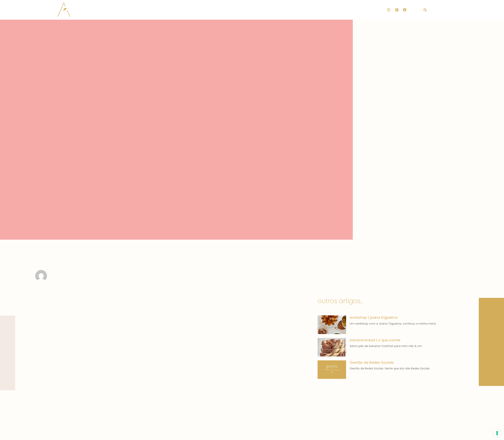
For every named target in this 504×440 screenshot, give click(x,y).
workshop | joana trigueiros (374, 317)
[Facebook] (404, 9)
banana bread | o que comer (375, 340)
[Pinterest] (396, 9)
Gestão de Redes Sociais (372, 362)
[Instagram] (388, 9)
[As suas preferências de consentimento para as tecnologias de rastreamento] (497, 433)
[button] (425, 10)
